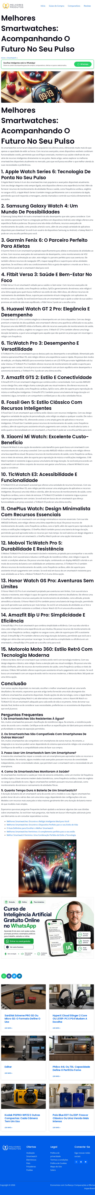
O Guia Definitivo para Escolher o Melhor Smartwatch (30, 828)
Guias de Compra (56, 6)
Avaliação (30, 1153)
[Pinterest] (81, 1162)
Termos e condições (59, 1160)
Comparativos (74, 6)
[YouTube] (85, 1162)
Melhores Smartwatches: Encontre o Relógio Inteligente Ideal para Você (38, 821)
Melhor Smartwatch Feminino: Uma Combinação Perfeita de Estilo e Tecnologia (41, 835)
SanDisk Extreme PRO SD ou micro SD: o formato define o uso (22, 1018)
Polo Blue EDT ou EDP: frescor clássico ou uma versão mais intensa (71, 1118)
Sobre (53, 1170)
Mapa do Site (56, 1166)
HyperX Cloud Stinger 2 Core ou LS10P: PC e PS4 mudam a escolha (70, 1018)
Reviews (87, 6)
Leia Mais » (8, 1028)
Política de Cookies (58, 1163)
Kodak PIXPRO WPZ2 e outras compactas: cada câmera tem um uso (22, 1118)
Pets (28, 1163)
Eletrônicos (31, 1160)
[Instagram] (76, 1162)
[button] (3, 976)
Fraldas (29, 1170)
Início (43, 6)
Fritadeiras (31, 1166)
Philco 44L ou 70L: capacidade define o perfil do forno (71, 1068)
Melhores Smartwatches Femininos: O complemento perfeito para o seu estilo (41, 831)
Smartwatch (11, 58)
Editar (8, 1066)
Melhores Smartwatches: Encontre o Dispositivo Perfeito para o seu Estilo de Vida (42, 824)
